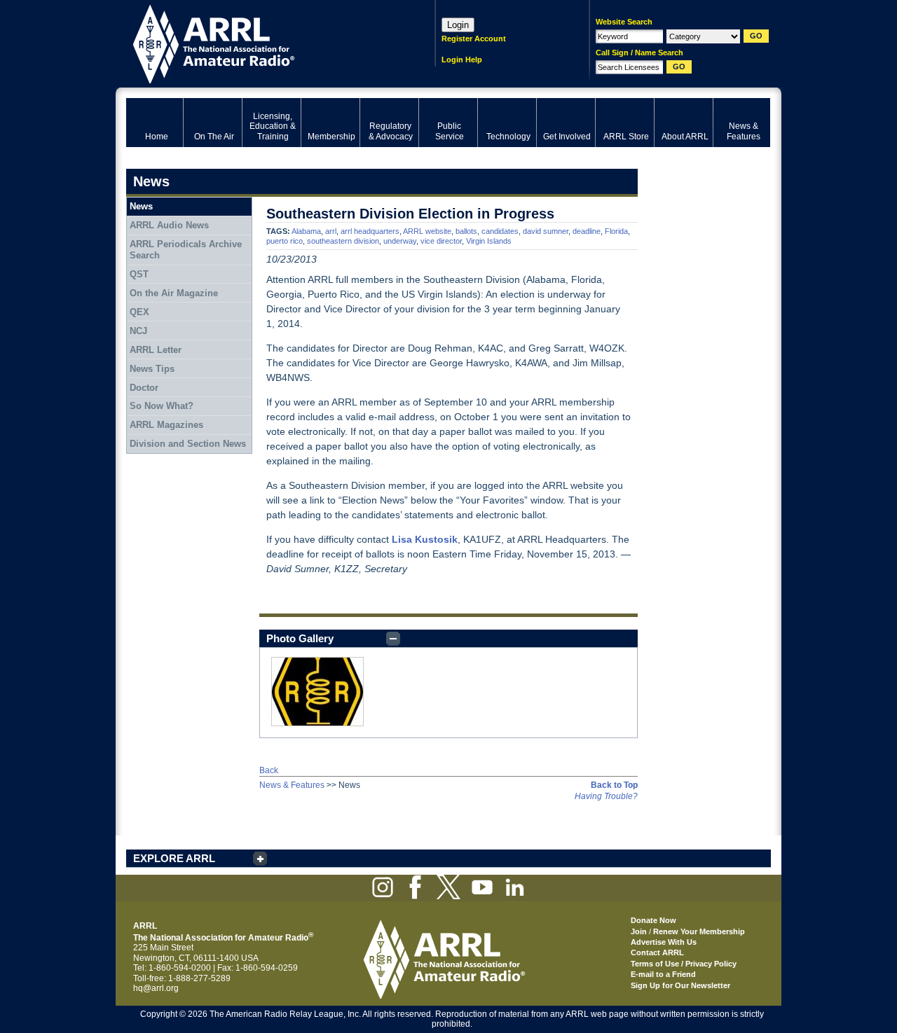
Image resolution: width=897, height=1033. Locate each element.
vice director (441, 241)
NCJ (138, 331)
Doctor (144, 387)
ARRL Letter (156, 350)
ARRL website (427, 231)
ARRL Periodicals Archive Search (186, 250)
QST (139, 274)
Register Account (473, 38)
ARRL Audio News (169, 225)
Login (458, 25)
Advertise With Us (664, 942)
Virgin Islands (489, 241)
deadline (587, 231)
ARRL (262, 42)
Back (268, 770)
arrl (330, 231)
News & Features (291, 785)
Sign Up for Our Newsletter (680, 985)
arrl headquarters (370, 231)
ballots (466, 231)
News (141, 206)
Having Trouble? (606, 796)
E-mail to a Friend (663, 974)
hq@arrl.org (156, 988)
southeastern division (343, 241)
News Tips (152, 368)
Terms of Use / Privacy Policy (684, 963)
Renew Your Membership (699, 931)
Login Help (461, 59)
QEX (139, 312)
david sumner (545, 231)
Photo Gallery (300, 638)
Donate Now (653, 920)
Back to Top (614, 785)
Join (639, 931)
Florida (616, 231)
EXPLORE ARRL (174, 858)
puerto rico (284, 241)
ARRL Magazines (166, 425)
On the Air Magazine (174, 293)
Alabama (306, 231)
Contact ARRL (657, 952)
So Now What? (161, 406)
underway (399, 241)
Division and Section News (188, 443)
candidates (500, 231)
